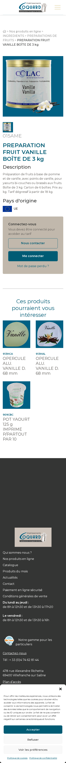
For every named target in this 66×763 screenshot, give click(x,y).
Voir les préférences (33, 749)
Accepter (33, 729)
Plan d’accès (12, 682)
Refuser (33, 739)
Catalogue (10, 565)
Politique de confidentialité (43, 758)
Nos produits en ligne (25, 31)
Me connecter (33, 256)
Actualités (10, 577)
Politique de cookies (17, 758)
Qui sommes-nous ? (17, 552)
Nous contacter (33, 243)
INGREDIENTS (13, 36)
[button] (60, 689)
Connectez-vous (22, 224)
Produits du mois (15, 571)
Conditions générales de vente (25, 596)
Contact (8, 584)
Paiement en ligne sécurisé (22, 590)
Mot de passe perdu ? (33, 266)
